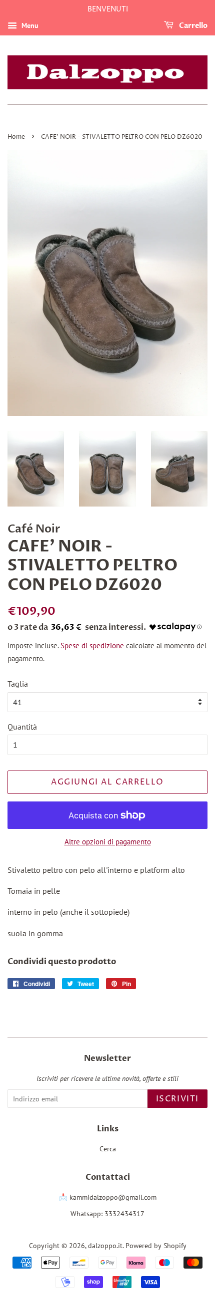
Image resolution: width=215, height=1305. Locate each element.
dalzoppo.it (105, 1245)
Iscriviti (177, 1098)
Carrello (193, 25)
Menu (29, 25)
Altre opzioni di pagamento (107, 841)
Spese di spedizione (92, 645)
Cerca (108, 1148)
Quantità (22, 727)
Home (16, 137)
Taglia (18, 684)
